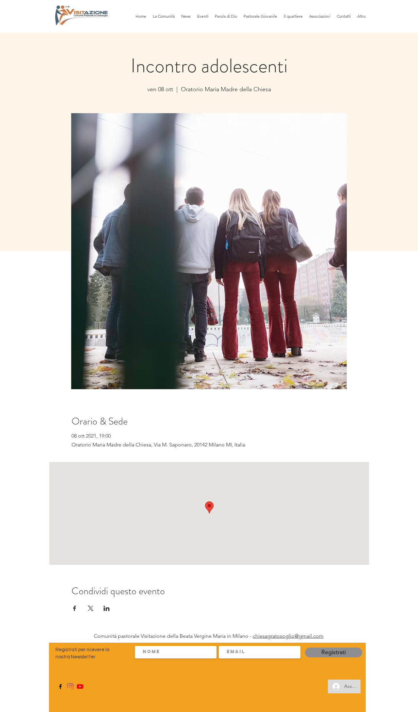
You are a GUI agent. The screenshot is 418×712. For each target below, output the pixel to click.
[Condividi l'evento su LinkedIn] (107, 608)
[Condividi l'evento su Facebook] (75, 608)
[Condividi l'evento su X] (91, 608)
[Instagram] (70, 686)
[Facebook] (60, 686)
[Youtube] (80, 686)
